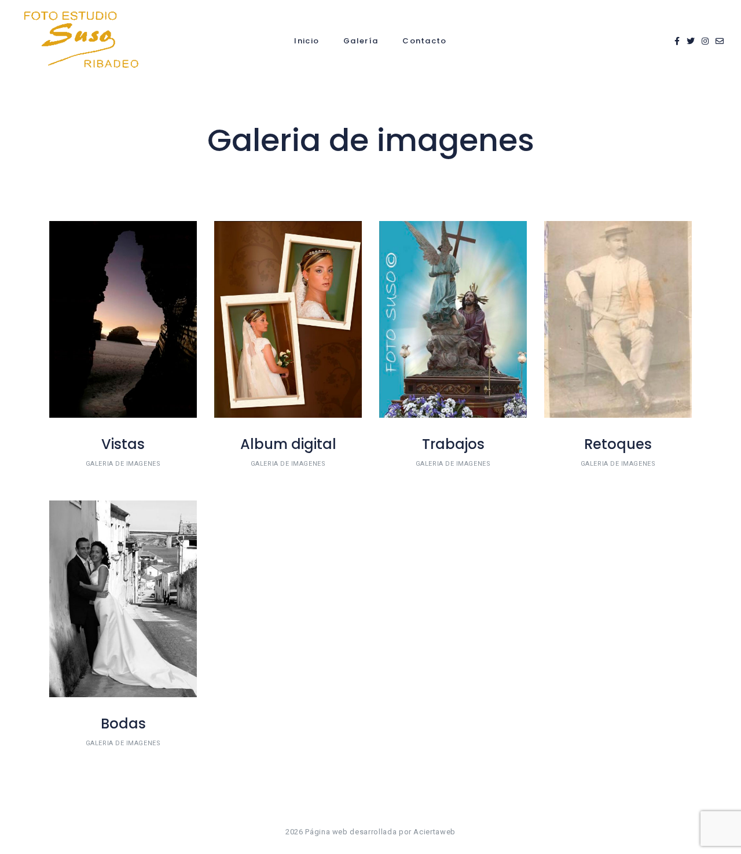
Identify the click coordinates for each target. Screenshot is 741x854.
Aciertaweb (434, 831)
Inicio (306, 40)
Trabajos (453, 444)
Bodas (123, 723)
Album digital (288, 444)
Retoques (618, 444)
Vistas (123, 444)
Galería (360, 40)
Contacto (424, 40)
